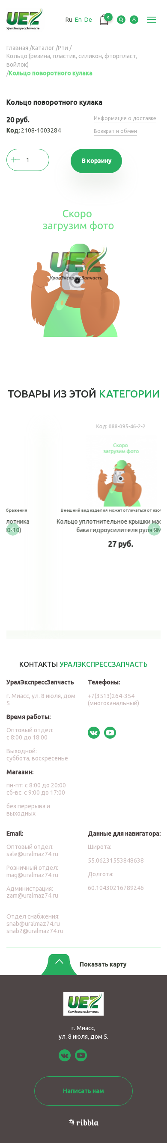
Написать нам (83, 1090)
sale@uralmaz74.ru (32, 854)
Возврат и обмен (115, 131)
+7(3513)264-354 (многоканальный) (113, 699)
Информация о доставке (125, 118)
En (78, 19)
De (88, 19)
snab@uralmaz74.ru (33, 923)
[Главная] (27, 20)
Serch (121, 19)
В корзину (96, 160)
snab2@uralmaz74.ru (34, 931)
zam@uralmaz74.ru (32, 895)
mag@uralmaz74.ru (32, 875)
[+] (23, 160)
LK (134, 19)
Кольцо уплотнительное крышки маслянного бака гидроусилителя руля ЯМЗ (88, 522)
